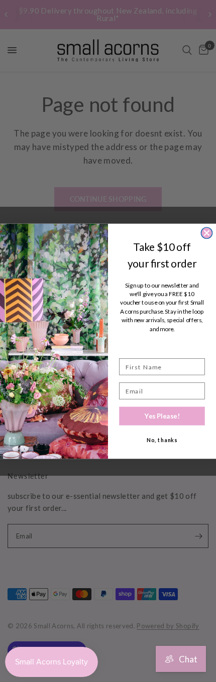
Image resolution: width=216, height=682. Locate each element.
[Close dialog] (206, 232)
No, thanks (162, 440)
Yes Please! (162, 416)
